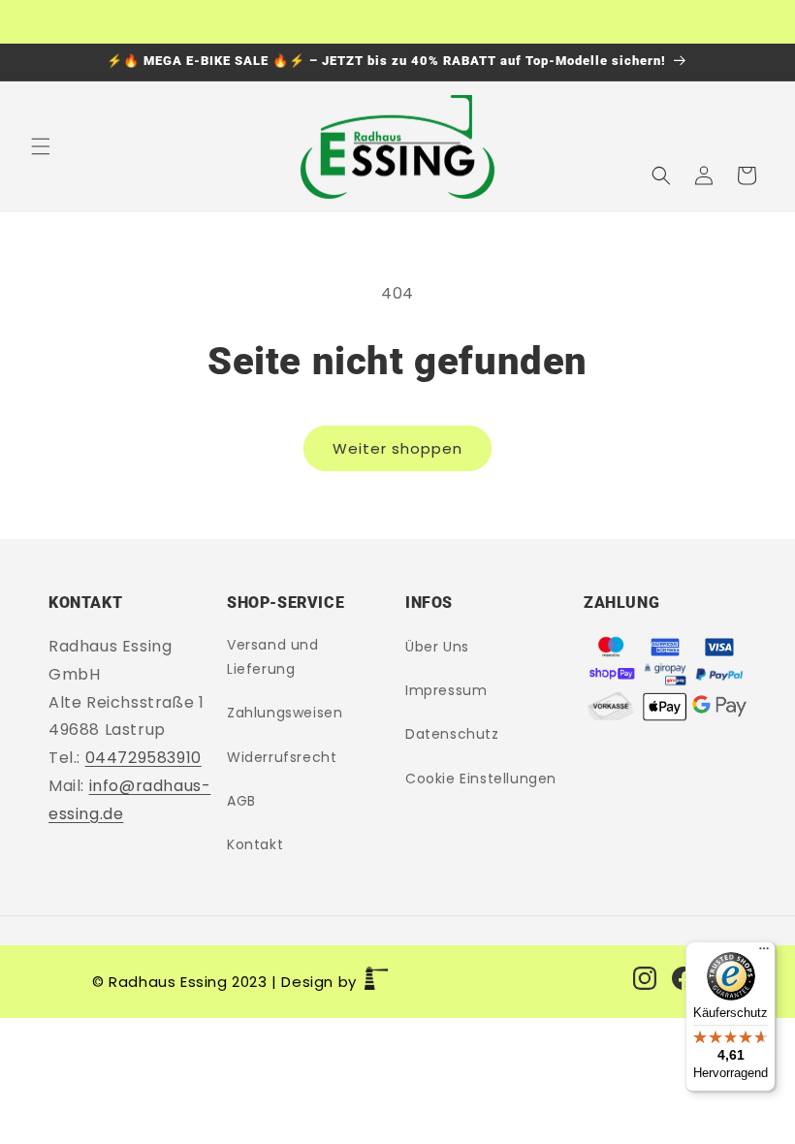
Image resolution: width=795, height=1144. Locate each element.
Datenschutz (452, 734)
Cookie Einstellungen (480, 778)
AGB (241, 800)
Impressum (446, 690)
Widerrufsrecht (281, 757)
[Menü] (764, 953)
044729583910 (143, 758)
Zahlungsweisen (284, 712)
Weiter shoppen (397, 448)
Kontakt (255, 844)
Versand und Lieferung (273, 657)
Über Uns (437, 646)
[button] (40, 146)
